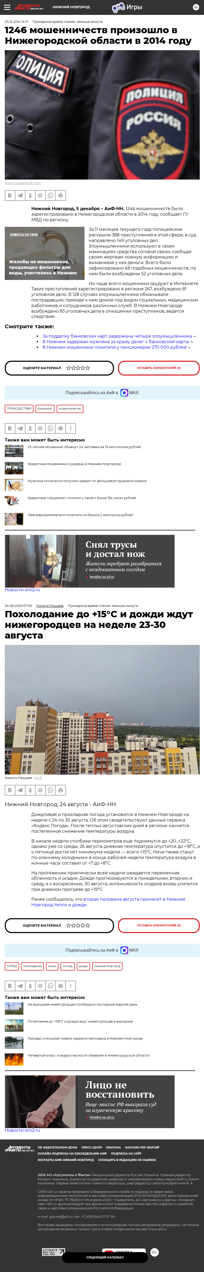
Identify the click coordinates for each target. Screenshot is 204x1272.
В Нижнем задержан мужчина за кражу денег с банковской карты (115, 341)
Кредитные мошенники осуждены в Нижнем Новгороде (74, 464)
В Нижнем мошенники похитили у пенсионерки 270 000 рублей (114, 347)
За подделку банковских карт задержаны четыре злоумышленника (117, 336)
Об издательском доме (57, 1147)
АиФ (38, 778)
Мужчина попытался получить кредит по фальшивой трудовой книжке (87, 481)
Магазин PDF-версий (142, 1147)
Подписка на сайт (126, 1153)
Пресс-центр (92, 1147)
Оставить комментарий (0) (159, 368)
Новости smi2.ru (22, 589)
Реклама (113, 1147)
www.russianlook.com (23, 183)
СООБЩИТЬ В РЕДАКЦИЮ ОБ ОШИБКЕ (127, 1160)
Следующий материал (105, 1257)
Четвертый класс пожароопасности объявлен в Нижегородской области (89, 1055)
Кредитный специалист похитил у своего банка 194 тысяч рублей (82, 498)
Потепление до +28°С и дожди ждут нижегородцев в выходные (80, 1021)
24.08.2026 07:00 (18, 606)
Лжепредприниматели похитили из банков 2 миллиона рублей (80, 515)
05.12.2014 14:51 (16, 22)
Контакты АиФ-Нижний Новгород (66, 1160)
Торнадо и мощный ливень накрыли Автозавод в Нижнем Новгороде (85, 1038)
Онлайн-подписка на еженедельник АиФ (72, 1153)
